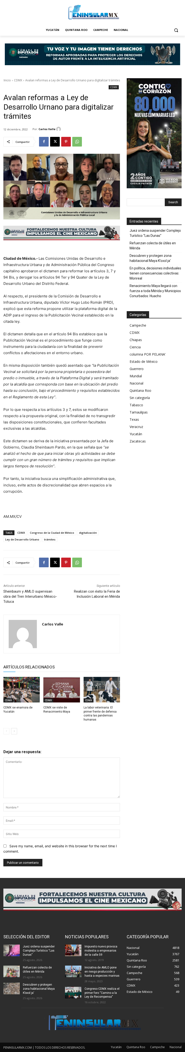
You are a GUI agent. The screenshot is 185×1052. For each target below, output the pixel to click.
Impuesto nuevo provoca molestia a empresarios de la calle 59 (101, 950)
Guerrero (137, 368)
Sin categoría (140, 397)
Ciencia (135, 347)
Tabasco (136, 405)
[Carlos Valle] (59, 129)
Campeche (138, 325)
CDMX (18, 80)
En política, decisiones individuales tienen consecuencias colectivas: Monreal (155, 273)
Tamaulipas (139, 412)
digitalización (88, 532)
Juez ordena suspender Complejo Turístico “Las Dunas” (155, 233)
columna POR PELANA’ (147, 354)
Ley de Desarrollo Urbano (22, 539)
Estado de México (144, 361)
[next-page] (14, 731)
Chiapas (136, 339)
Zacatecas (138, 441)
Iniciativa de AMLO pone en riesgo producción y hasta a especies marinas (102, 971)
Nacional (136, 383)
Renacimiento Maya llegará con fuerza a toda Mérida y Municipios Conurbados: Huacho (155, 291)
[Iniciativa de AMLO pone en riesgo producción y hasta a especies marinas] (73, 971)
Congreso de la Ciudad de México (52, 532)
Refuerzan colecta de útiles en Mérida (153, 245)
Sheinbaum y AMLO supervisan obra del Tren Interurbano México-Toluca (30, 596)
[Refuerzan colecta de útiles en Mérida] (11, 971)
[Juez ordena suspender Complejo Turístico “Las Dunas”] (11, 950)
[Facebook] (44, 142)
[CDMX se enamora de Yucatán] (21, 689)
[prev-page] (6, 731)
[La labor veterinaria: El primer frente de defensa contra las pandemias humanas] (102, 689)
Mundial (136, 376)
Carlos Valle (47, 129)
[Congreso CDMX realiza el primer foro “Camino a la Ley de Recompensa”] (73, 992)
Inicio (7, 80)
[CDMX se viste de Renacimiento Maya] (61, 689)
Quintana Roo (140, 390)
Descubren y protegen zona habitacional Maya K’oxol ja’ (151, 258)
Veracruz (136, 426)
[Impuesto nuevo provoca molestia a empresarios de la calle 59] (73, 950)
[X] (55, 142)
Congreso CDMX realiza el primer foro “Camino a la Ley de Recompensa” (102, 993)
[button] (176, 30)
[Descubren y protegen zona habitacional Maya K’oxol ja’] (11, 988)
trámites (49, 539)
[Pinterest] (66, 142)
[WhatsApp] (77, 142)
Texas (134, 419)
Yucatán (136, 434)
